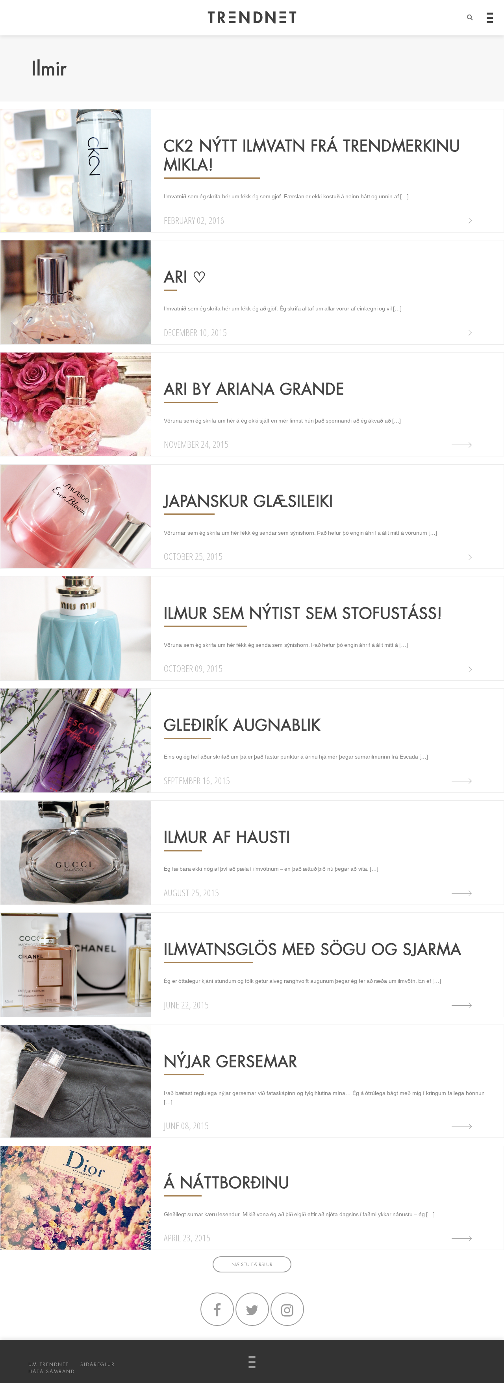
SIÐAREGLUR (97, 1364)
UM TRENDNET (48, 1364)
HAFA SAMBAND (51, 1371)
